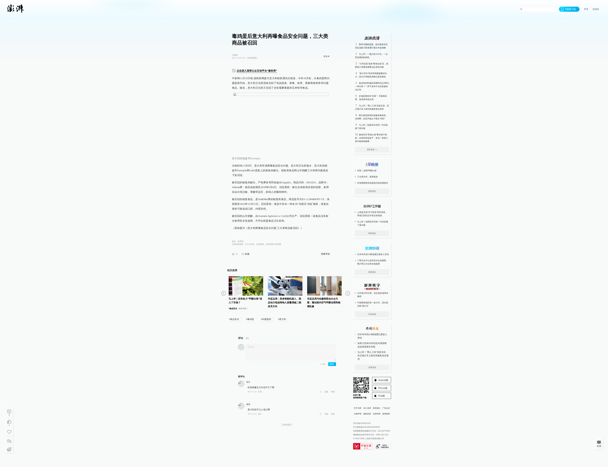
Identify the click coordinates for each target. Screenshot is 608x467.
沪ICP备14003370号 (362, 423)
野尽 (248, 382)
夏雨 (248, 404)
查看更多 (372, 191)
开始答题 (372, 314)
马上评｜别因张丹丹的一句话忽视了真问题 (372, 223)
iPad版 (381, 395)
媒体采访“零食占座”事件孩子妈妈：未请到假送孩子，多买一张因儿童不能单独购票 (371, 137)
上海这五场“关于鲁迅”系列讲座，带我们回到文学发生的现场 (372, 214)
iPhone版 (382, 388)
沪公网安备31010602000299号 (366, 427)
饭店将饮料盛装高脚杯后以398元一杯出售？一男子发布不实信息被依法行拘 (372, 86)
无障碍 (595, 9)
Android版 (383, 380)
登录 (586, 9)
